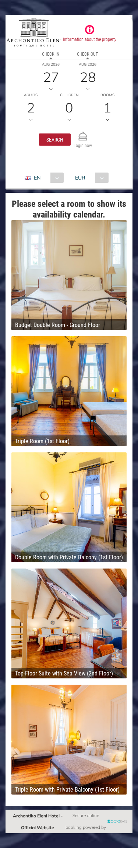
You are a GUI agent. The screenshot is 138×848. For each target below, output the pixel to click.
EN (37, 177)
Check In (50, 54)
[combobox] (47, 178)
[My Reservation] (83, 133)
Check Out (87, 54)
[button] (55, 139)
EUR (80, 177)
